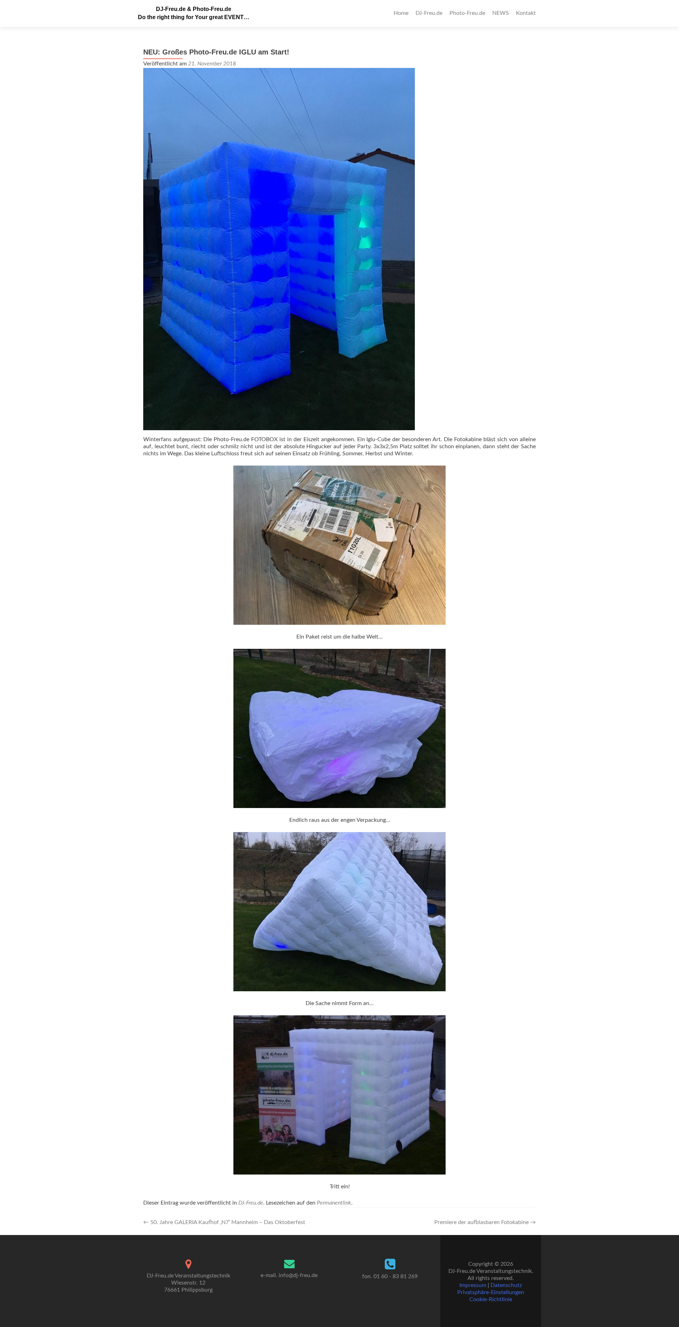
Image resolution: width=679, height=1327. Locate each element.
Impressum (472, 1285)
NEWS (500, 13)
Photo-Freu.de (467, 13)
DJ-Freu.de (429, 13)
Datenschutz (506, 1285)
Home (401, 13)
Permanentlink (334, 1203)
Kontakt (526, 13)
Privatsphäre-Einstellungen (490, 1292)
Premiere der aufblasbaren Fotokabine (485, 1222)
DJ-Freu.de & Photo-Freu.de (193, 9)
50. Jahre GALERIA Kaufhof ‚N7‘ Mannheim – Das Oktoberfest (224, 1222)
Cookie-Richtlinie (490, 1299)
